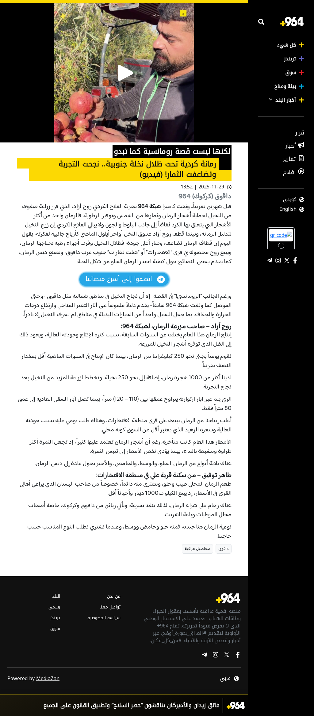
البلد (56, 596)
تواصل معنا (109, 607)
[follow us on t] (204, 656)
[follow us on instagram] (216, 656)
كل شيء (286, 45)
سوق (290, 72)
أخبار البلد (285, 100)
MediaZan (47, 678)
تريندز (290, 58)
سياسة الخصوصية (103, 618)
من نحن (113, 596)
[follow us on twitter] (227, 656)
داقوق (223, 549)
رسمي (54, 607)
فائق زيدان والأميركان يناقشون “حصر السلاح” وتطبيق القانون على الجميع (131, 705)
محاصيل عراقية (197, 549)
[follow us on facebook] (238, 656)
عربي (225, 678)
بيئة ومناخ (285, 86)
